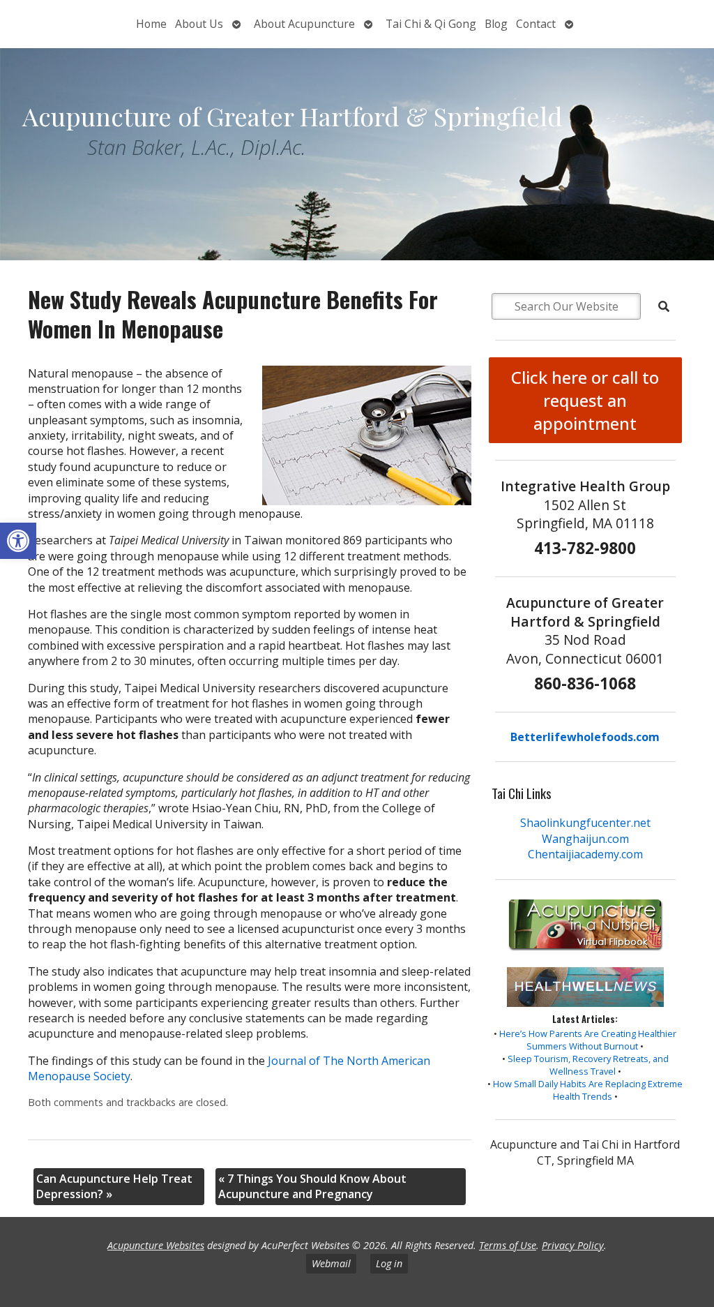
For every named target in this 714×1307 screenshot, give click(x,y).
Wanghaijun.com (585, 838)
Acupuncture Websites (155, 1245)
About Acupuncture (304, 23)
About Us (199, 23)
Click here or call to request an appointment (585, 400)
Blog (496, 23)
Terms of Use (507, 1245)
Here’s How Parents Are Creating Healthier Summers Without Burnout (587, 1039)
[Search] (664, 306)
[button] (18, 541)
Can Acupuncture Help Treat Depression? (114, 1186)
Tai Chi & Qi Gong (431, 23)
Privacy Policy (573, 1245)
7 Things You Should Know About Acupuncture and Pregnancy (312, 1186)
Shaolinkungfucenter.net (585, 822)
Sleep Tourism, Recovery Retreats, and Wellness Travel (588, 1064)
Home (151, 23)
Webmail (331, 1263)
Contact (536, 23)
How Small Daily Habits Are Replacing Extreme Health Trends (588, 1090)
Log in (389, 1263)
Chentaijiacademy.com (585, 854)
